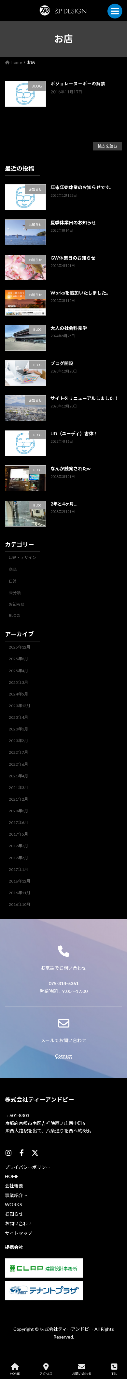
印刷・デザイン (22, 557)
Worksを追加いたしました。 (80, 292)
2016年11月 (19, 892)
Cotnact (63, 1056)
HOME (15, 1373)
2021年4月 (18, 775)
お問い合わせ (82, 1373)
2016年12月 (19, 880)
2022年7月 (18, 752)
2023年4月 (18, 717)
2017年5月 (18, 834)
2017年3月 (18, 845)
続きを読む (107, 146)
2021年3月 (18, 787)
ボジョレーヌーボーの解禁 (77, 84)
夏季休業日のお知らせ (73, 222)
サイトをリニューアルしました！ (84, 398)
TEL (114, 1373)
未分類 (15, 592)
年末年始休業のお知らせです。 (82, 187)
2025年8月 (18, 658)
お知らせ (16, 604)
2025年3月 (18, 682)
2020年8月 (18, 810)
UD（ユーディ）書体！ (74, 433)
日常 (13, 580)
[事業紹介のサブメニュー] (25, 1195)
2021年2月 (18, 798)
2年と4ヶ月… (64, 503)
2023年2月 (18, 740)
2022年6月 (18, 764)
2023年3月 (18, 729)
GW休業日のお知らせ (72, 257)
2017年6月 (18, 822)
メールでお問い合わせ (63, 1040)
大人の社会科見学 (68, 327)
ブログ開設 (61, 363)
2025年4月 (18, 670)
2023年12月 (19, 705)
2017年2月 (18, 857)
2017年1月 (18, 869)
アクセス (45, 1373)
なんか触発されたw (70, 468)
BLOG (14, 615)
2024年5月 (18, 693)
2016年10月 (19, 904)
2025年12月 (19, 647)
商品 (13, 569)
